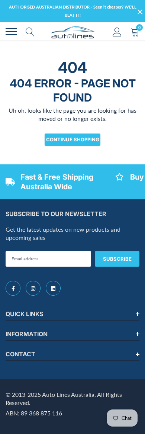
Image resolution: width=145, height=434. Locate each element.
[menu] (11, 31)
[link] (13, 288)
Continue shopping (72, 139)
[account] (117, 31)
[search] (30, 31)
